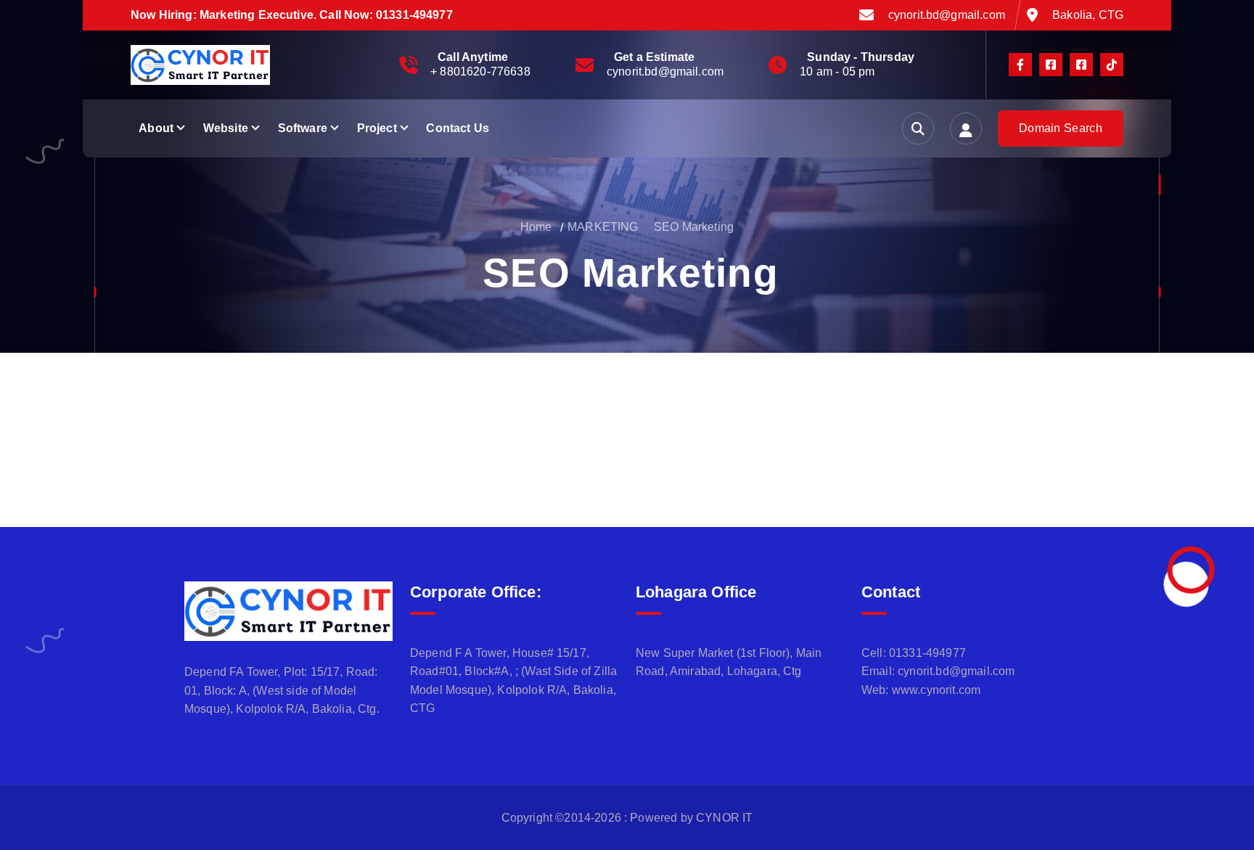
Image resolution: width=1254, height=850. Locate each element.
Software (302, 128)
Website (225, 128)
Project (377, 128)
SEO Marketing (694, 227)
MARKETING (602, 227)
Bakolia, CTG (1087, 15)
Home (536, 227)
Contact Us (457, 128)
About (156, 128)
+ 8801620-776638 (480, 71)
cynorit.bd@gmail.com (946, 15)
